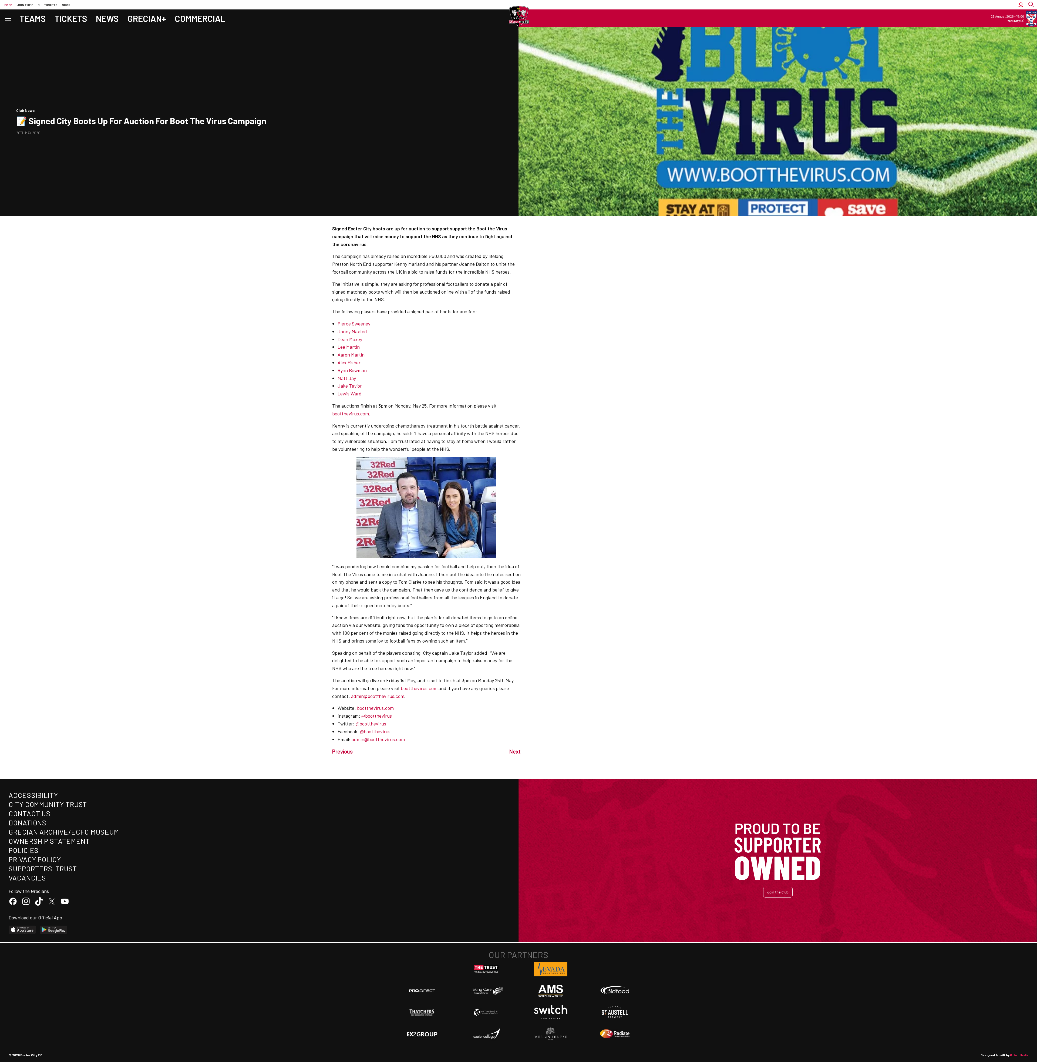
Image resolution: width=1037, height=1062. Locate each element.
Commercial (200, 18)
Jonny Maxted (352, 331)
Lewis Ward (350, 393)
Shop (66, 5)
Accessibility (33, 795)
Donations (27, 822)
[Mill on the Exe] (550, 1034)
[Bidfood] (615, 990)
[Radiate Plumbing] (615, 1034)
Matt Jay (347, 378)
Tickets (51, 5)
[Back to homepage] (518, 16)
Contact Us (29, 813)
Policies (24, 850)
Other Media (1019, 1055)
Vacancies (27, 877)
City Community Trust (48, 804)
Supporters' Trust (43, 868)
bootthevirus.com (350, 413)
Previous (342, 751)
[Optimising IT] (486, 1012)
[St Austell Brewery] (615, 1012)
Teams (32, 18)
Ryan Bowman (352, 370)
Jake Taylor (350, 386)
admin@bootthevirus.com (377, 696)
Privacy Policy (35, 859)
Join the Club (778, 892)
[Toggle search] (1031, 4)
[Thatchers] (422, 1012)
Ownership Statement (49, 841)
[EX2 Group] (422, 1034)
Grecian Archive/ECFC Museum (64, 832)
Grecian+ (146, 18)
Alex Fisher (349, 362)
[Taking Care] (486, 990)
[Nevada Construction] (550, 969)
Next (515, 751)
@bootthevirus (376, 716)
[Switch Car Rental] (550, 1012)
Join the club (28, 5)
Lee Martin (349, 347)
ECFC (8, 5)
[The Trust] (486, 969)
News (107, 18)
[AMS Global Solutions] (550, 991)
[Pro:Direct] (422, 990)
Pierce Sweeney (354, 324)
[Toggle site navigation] (7, 18)
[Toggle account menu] (1020, 4)
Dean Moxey (350, 339)
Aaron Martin (351, 355)
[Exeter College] (486, 1034)
